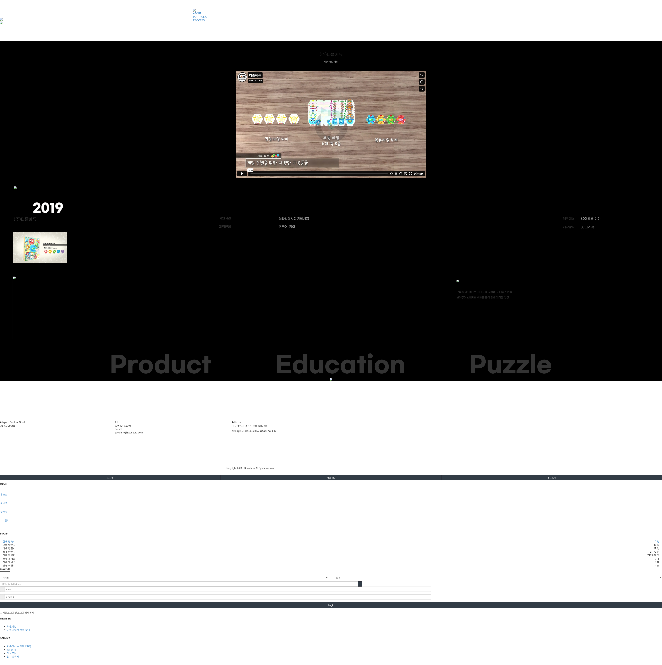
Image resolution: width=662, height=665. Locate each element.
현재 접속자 (9, 541)
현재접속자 (13, 656)
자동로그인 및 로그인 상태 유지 (18, 612)
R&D (2, 439)
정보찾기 (552, 477)
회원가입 (331, 477)
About (3, 429)
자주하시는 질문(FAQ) (19, 646)
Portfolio (4, 432)
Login (331, 605)
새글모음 (12, 653)
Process (4, 436)
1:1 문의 (11, 649)
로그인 (110, 477)
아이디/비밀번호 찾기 (18, 629)
